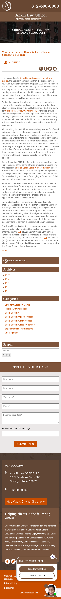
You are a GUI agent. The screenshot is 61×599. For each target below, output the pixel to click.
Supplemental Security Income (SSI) (21, 111)
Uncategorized (11, 333)
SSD (20, 232)
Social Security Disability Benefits (20, 325)
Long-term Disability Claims (17, 305)
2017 (7, 275)
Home (5, 250)
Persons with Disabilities (16, 309)
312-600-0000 (45, 6)
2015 (7, 283)
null (45, 237)
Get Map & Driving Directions (26, 501)
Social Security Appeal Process (19, 317)
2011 (7, 291)
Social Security (12, 313)
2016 (7, 279)
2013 (7, 287)
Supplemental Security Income (19, 329)
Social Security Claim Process (18, 321)
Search (6, 355)
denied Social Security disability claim (33, 168)
